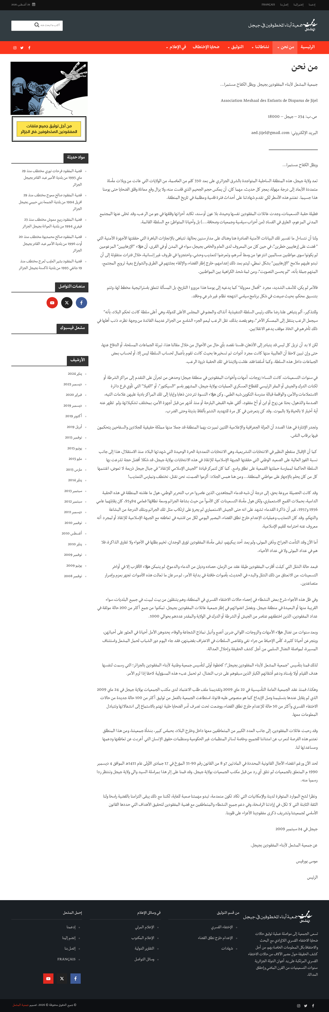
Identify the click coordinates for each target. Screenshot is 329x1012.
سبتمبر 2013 (73, 491)
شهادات (227, 949)
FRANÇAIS (268, 5)
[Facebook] (81, 302)
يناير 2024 (75, 374)
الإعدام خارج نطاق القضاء (215, 938)
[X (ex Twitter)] (66, 302)
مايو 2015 (75, 459)
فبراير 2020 (74, 395)
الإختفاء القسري (222, 927)
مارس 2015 (74, 470)
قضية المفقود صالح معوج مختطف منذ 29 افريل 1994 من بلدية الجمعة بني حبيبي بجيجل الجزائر (50, 202)
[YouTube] (52, 302)
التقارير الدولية (144, 949)
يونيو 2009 (74, 566)
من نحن (287, 47)
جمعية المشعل (21, 1005)
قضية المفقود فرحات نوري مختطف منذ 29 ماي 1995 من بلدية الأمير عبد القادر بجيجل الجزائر (52, 178)
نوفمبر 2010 (73, 523)
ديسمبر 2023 (72, 384)
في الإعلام (178, 47)
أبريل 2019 (74, 427)
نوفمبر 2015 (73, 438)
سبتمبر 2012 (73, 502)
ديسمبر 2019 (72, 406)
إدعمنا (312, 5)
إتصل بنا (284, 5)
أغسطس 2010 (72, 534)
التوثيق (237, 47)
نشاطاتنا (262, 47)
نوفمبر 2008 (73, 576)
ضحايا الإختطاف (206, 47)
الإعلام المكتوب (142, 938)
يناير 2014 (75, 480)
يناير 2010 (75, 544)
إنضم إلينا (299, 5)
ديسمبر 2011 (73, 512)
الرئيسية (308, 47)
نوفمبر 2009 (73, 555)
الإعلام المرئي (144, 927)
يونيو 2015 (74, 448)
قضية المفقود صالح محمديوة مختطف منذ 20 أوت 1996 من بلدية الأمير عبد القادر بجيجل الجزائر (50, 244)
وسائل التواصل (144, 959)
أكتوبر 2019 (73, 416)
